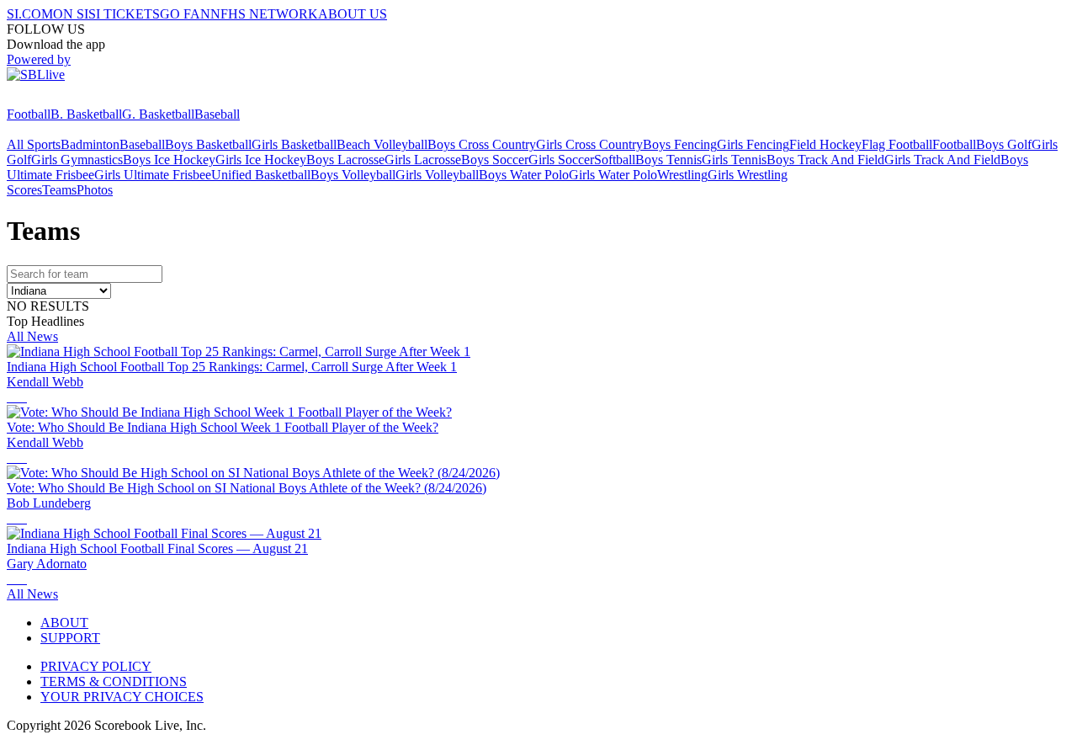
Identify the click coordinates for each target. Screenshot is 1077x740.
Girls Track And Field (942, 159)
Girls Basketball (294, 144)
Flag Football (897, 144)
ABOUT (64, 622)
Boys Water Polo (524, 175)
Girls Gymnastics (77, 159)
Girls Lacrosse (423, 159)
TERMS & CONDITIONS (113, 681)
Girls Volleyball (437, 175)
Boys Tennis (668, 159)
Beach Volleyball (382, 144)
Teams (59, 190)
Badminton (90, 144)
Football (28, 114)
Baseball (217, 114)
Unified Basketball (260, 175)
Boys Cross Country (481, 144)
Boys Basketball (208, 144)
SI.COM (30, 14)
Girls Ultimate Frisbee (152, 175)
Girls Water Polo (613, 175)
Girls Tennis (734, 159)
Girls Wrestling (748, 175)
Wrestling (682, 175)
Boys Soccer (494, 159)
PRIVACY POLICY (95, 666)
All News (32, 336)
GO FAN (185, 14)
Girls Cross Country (589, 144)
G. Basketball (158, 114)
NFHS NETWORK (264, 14)
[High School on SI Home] (71, 99)
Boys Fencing (680, 144)
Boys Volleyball (352, 175)
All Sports (34, 144)
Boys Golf (1004, 144)
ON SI (70, 14)
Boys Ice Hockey (169, 159)
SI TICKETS (124, 14)
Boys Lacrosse (345, 159)
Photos (95, 190)
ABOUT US (352, 14)
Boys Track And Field (825, 159)
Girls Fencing (753, 144)
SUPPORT (70, 638)
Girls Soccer (561, 159)
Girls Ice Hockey (260, 159)
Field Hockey (825, 144)
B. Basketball (86, 114)
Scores (24, 190)
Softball (614, 159)
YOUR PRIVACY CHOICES (122, 696)
